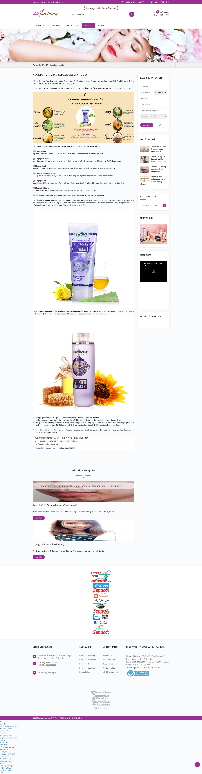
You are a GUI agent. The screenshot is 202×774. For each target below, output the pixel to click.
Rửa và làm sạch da (7, 747)
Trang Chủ (40, 25)
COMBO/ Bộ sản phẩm (8, 754)
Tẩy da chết (4, 749)
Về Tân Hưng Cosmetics (8, 726)
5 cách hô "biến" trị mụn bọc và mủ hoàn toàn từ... (56, 505)
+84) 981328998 (138, 2)
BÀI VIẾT (88, 25)
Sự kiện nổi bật (5, 768)
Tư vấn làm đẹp (59, 2)
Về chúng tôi (107, 656)
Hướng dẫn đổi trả (86, 664)
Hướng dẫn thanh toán (87, 660)
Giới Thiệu (36, 2)
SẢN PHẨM (56, 25)
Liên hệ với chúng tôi (110, 672)
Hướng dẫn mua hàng (87, 656)
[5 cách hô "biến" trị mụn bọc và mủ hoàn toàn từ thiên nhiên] (83, 491)
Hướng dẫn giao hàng (87, 668)
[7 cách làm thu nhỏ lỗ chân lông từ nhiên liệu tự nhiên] (145, 149)
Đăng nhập (158, 2)
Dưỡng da (3, 752)
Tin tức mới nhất (109, 668)
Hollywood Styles (6, 728)
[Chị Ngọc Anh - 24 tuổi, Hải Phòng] (83, 530)
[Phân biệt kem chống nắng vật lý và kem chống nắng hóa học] (145, 179)
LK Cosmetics (5, 731)
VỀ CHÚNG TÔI (72, 25)
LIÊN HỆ (101, 25)
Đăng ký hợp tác (108, 664)
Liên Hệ (50, 2)
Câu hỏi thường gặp (7, 770)
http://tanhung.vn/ (48, 448)
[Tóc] (153, 234)
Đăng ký (166, 2)
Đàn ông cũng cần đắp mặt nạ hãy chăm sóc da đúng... (159, 159)
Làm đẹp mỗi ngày (6, 766)
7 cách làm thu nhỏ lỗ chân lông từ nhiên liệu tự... (158, 149)
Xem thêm (38, 518)
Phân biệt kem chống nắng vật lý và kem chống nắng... (152, 180)
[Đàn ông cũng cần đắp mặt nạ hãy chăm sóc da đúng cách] (145, 159)
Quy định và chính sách (8, 738)
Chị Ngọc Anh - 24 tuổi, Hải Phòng (48, 544)
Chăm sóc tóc (5, 756)
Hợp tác (43, 2)
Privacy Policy (84, 672)
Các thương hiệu (109, 660)
